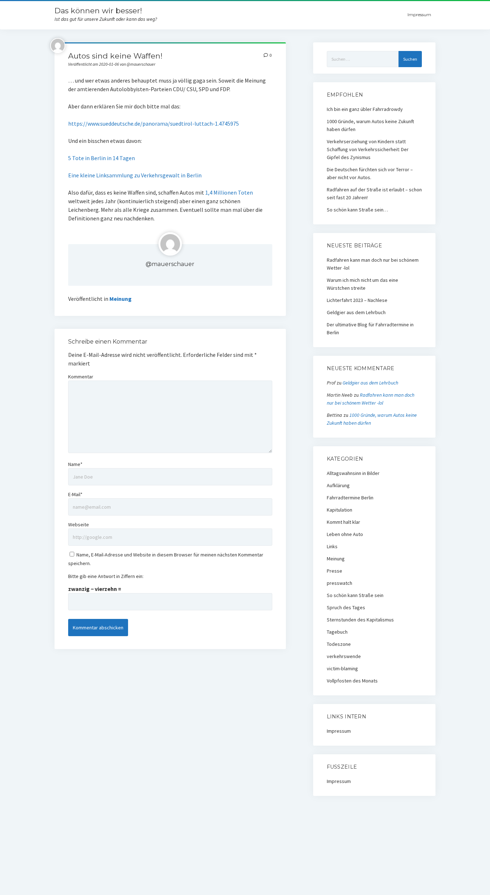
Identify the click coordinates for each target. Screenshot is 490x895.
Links (332, 546)
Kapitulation (339, 510)
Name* (75, 464)
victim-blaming (342, 668)
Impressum (419, 14)
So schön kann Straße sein (355, 595)
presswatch (339, 583)
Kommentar (80, 376)
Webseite (78, 524)
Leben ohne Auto (345, 534)
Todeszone (339, 644)
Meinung (120, 298)
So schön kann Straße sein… (357, 209)
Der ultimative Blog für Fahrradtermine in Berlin (370, 328)
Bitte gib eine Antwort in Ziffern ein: (105, 576)
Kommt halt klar (343, 522)
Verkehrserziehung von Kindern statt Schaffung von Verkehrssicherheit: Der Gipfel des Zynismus (368, 149)
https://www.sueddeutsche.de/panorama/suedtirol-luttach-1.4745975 (153, 123)
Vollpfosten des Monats (352, 680)
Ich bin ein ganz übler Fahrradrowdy (365, 109)
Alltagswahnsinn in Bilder (353, 473)
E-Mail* (75, 494)
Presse (334, 571)
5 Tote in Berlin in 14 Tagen (101, 158)
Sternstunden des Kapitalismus (360, 619)
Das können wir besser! (98, 10)
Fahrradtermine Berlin (350, 497)
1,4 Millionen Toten (228, 192)
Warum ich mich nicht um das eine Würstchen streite (362, 284)
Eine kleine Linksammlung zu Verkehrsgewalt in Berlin (135, 175)
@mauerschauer (170, 264)
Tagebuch (337, 632)
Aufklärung (338, 485)
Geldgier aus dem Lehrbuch (356, 312)
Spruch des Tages (346, 607)
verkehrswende (344, 656)
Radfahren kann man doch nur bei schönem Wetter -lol (373, 264)
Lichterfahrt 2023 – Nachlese (357, 300)
